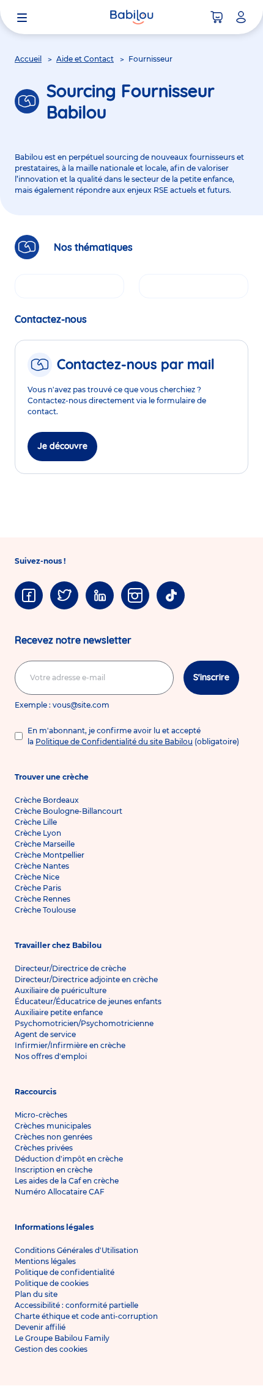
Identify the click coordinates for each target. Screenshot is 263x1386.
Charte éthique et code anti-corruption (86, 1316)
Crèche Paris (38, 887)
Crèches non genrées (53, 1136)
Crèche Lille (36, 822)
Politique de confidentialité (64, 1272)
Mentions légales (45, 1261)
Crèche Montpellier (49, 855)
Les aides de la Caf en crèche (67, 1180)
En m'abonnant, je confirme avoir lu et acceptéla (133, 736)
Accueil (28, 58)
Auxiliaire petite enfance (59, 1012)
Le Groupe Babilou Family (62, 1338)
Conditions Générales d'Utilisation (76, 1250)
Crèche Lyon (38, 833)
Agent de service (45, 1034)
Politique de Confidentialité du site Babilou (114, 741)
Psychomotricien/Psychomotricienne (84, 1023)
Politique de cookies (52, 1283)
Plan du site (36, 1294)
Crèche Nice (37, 877)
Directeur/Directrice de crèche (70, 968)
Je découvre (62, 445)
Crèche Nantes (42, 866)
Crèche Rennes (42, 898)
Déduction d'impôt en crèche (69, 1158)
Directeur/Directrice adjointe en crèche (86, 979)
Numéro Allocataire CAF (60, 1191)
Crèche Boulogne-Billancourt (68, 811)
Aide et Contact (85, 58)
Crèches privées (44, 1147)
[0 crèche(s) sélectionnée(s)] (216, 17)
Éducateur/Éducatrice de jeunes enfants (88, 1001)
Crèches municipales (53, 1125)
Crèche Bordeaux (47, 800)
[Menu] (22, 17)
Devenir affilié (40, 1327)
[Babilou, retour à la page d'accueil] (131, 17)
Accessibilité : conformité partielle (76, 1305)
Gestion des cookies (51, 1349)
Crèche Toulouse (45, 909)
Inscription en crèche (53, 1169)
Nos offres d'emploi (51, 1056)
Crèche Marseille (45, 844)
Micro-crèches (41, 1114)
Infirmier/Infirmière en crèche (70, 1045)
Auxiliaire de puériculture (60, 990)
